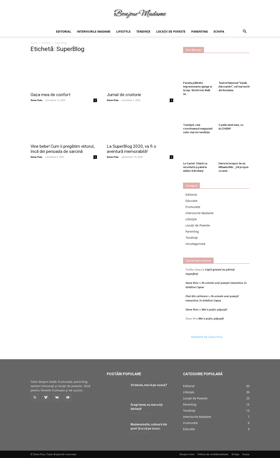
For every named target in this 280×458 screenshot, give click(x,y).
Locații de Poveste (171, 31)
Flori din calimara (197, 296)
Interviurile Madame (93, 31)
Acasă (34, 42)
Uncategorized (195, 244)
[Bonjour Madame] (140, 13)
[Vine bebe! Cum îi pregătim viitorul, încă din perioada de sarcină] (64, 124)
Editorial (63, 31)
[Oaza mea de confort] (64, 73)
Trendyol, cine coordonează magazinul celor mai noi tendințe (197, 128)
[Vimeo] (46, 397)
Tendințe (143, 31)
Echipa (219, 31)
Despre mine (187, 454)
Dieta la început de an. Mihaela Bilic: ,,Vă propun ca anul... (233, 167)
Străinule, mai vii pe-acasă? (149, 385)
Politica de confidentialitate (213, 454)
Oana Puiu (36, 100)
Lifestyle (123, 31)
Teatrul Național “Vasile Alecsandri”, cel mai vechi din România (234, 86)
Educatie (191, 201)
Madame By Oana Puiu (207, 337)
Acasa (245, 454)
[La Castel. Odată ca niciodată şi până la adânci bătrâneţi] (198, 149)
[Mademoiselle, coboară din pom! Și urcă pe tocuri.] (117, 429)
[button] (244, 32)
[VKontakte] (57, 397)
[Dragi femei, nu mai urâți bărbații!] (117, 410)
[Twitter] (35, 397)
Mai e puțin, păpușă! (214, 309)
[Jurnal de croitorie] (140, 73)
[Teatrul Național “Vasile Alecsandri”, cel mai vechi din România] (234, 69)
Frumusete (193, 207)
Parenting (199, 31)
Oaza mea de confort (51, 94)
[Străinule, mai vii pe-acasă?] (117, 390)
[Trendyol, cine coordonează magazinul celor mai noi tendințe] (198, 111)
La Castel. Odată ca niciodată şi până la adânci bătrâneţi (195, 167)
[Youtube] (68, 397)
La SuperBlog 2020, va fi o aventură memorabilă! (131, 149)
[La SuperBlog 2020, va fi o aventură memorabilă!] (140, 124)
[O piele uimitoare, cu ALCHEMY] (234, 111)
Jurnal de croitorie (124, 94)
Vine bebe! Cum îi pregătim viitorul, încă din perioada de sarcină (62, 149)
